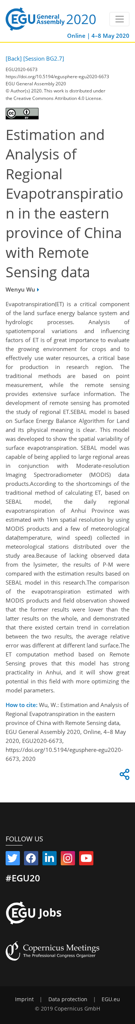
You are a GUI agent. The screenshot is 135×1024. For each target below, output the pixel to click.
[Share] (123, 776)
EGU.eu (111, 999)
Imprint (24, 999)
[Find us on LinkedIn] (49, 859)
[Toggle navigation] (119, 19)
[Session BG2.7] (43, 58)
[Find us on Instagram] (68, 859)
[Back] (14, 58)
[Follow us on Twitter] (13, 859)
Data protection (67, 999)
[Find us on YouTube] (86, 859)
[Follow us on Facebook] (31, 859)
